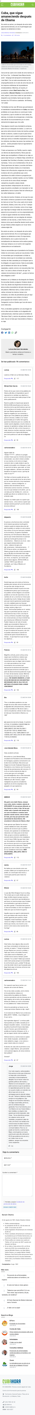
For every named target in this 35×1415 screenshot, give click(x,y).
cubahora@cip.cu (10, 1407)
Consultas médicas (16, 1348)
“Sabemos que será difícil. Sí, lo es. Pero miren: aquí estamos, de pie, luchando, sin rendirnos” (16, 1292)
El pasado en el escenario (17, 1323)
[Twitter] (6, 332)
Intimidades (14, 1339)
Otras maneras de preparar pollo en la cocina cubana (21, 1333)
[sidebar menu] (2, 4)
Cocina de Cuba (15, 1329)
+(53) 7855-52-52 (9, 1402)
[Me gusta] (14, 378)
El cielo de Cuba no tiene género (17, 1285)
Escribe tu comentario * (10, 1172)
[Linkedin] (9, 332)
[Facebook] (2, 332)
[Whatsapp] (12, 332)
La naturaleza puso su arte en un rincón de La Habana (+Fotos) (20, 1364)
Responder (7, 378)
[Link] (16, 332)
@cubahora (8, 1404)
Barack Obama (8, 1215)
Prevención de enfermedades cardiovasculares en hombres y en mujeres (15, 1277)
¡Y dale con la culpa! (13, 1308)
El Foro (12, 1321)
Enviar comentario (9, 1207)
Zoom (12, 1360)
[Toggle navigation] (32, 4)
